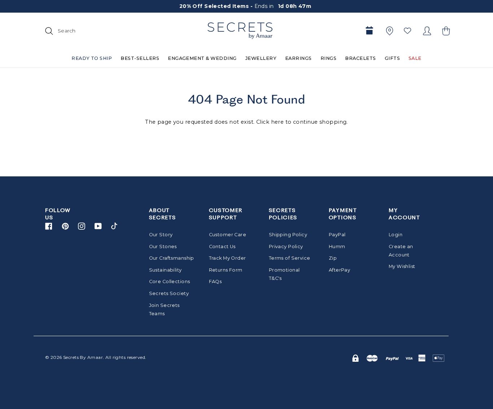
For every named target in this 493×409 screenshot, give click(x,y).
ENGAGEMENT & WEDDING (202, 58)
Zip (333, 258)
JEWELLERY (260, 58)
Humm (337, 246)
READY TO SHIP (91, 58)
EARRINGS (298, 58)
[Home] (240, 31)
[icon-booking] (369, 30)
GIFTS (392, 58)
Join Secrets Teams (164, 309)
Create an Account (401, 251)
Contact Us (222, 246)
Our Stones (163, 246)
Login (395, 234)
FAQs (215, 281)
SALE (415, 58)
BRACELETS (360, 58)
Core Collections (169, 281)
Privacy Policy (286, 246)
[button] (445, 30)
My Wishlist (402, 266)
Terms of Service (289, 258)
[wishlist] (407, 30)
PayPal (337, 234)
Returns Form (226, 270)
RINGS (328, 58)
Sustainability (165, 270)
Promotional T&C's (284, 274)
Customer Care (228, 234)
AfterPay (339, 270)
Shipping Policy (288, 234)
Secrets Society (169, 293)
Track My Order (227, 258)
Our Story (161, 234)
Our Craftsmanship (170, 258)
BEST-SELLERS (140, 58)
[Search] (48, 30)
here (277, 122)
